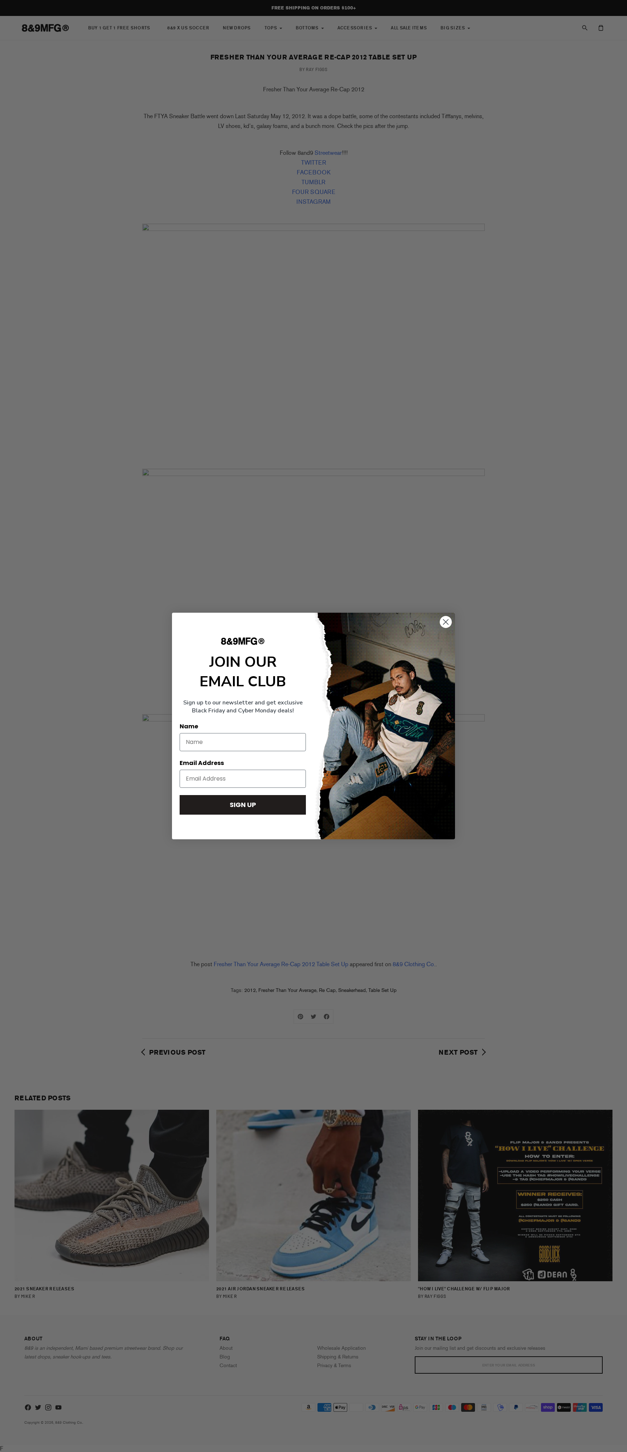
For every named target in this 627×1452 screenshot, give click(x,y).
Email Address (202, 763)
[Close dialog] (445, 622)
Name (189, 726)
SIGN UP (243, 804)
